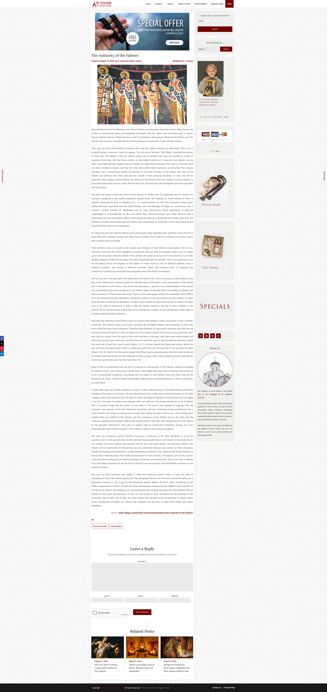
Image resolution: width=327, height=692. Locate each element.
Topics (170, 4)
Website (174, 596)
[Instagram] (201, 336)
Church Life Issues (100, 526)
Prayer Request (201, 4)
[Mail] (212, 336)
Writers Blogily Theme (160, 688)
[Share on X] (2, 343)
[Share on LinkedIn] (2, 353)
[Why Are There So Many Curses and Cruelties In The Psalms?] (107, 646)
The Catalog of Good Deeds (112, 688)
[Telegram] (218, 336)
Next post (324, 176)
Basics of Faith (184, 4)
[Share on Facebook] (2, 338)
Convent (158, 4)
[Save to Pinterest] (2, 348)
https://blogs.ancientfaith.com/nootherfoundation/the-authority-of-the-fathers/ (156, 513)
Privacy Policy (229, 687)
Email (141, 596)
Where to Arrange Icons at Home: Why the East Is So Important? (141, 667)
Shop (229, 4)
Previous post (2, 176)
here (203, 425)
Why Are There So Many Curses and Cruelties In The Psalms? (106, 667)
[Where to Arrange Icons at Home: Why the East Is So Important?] (142, 646)
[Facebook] (206, 336)
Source (138, 61)
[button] (211, 151)
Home (148, 4)
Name (107, 596)
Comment (142, 561)
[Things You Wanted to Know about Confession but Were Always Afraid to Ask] (177, 646)
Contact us (216, 687)
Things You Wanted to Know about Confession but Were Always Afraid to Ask (177, 667)
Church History (116, 526)
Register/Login (217, 4)
